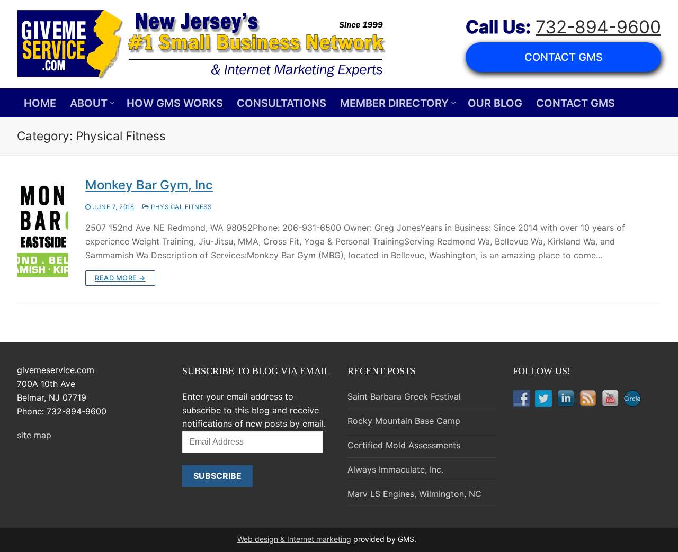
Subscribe (217, 475)
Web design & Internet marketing (294, 539)
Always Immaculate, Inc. (395, 469)
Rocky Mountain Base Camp (403, 420)
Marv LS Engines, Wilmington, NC (414, 493)
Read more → (120, 278)
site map (34, 435)
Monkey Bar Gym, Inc (149, 185)
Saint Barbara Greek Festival (404, 396)
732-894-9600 (598, 27)
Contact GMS (563, 57)
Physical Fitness (180, 207)
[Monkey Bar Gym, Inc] (42, 231)
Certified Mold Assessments (403, 445)
